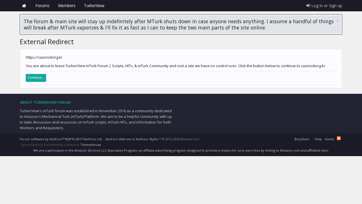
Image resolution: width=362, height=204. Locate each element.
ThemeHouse (90, 145)
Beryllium (301, 139)
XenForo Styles (147, 139)
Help (318, 139)
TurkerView (94, 5)
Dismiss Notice (337, 21)
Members (67, 5)
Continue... (35, 77)
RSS (339, 138)
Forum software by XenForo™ (61, 139)
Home (24, 5)
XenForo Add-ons (118, 139)
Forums (42, 5)
